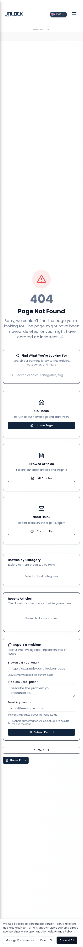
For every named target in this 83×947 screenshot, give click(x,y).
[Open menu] (74, 14)
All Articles (44, 478)
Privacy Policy (63, 931)
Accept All (67, 940)
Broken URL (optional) (23, 662)
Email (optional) (19, 702)
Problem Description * (23, 682)
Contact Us (45, 531)
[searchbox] (41, 375)
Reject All (46, 940)
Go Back (44, 750)
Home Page (44, 425)
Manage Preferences (20, 940)
